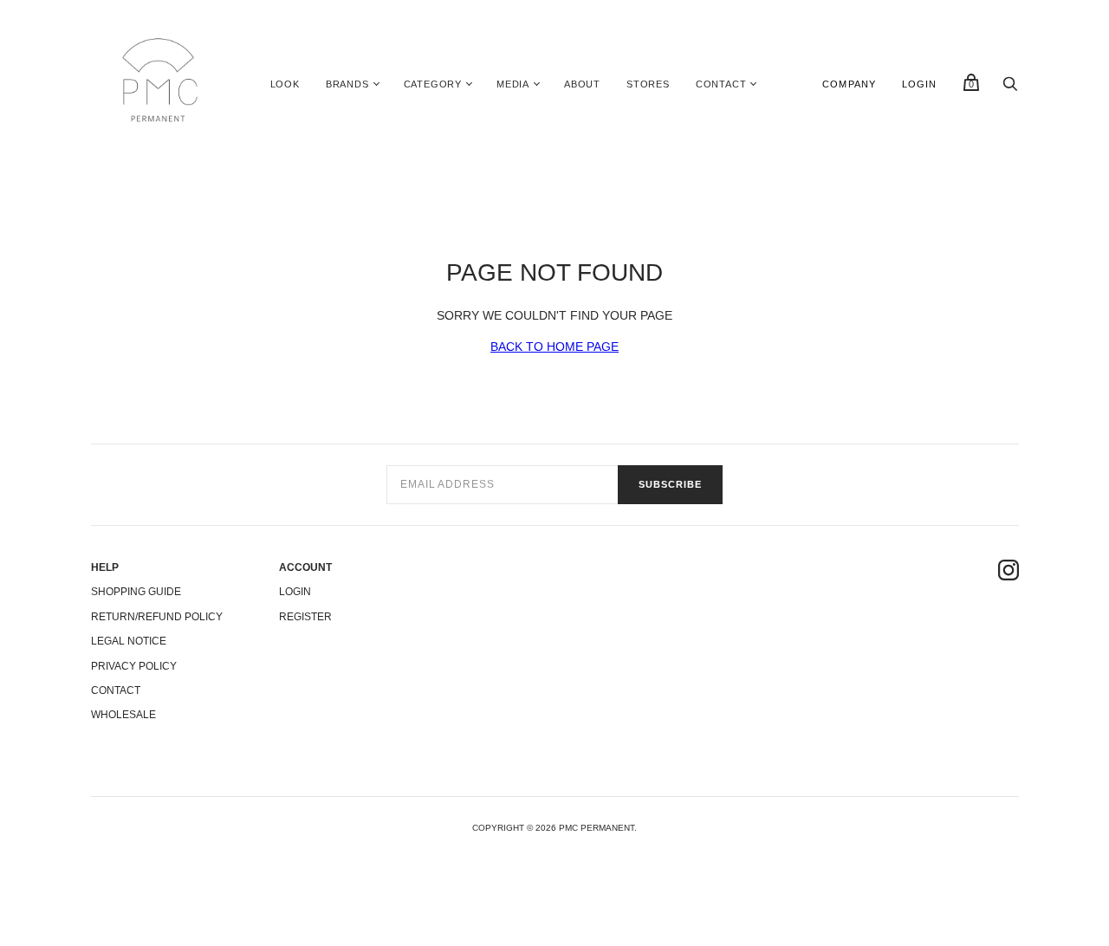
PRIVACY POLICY (134, 666)
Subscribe (670, 484)
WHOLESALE (123, 715)
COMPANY (849, 84)
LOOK (285, 84)
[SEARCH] (1010, 88)
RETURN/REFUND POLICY (157, 617)
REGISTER (305, 617)
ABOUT (582, 84)
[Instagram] (1008, 573)
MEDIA (512, 84)
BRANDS (347, 84)
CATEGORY (433, 84)
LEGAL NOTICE (128, 641)
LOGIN (919, 84)
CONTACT (721, 84)
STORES (648, 84)
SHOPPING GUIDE (136, 592)
